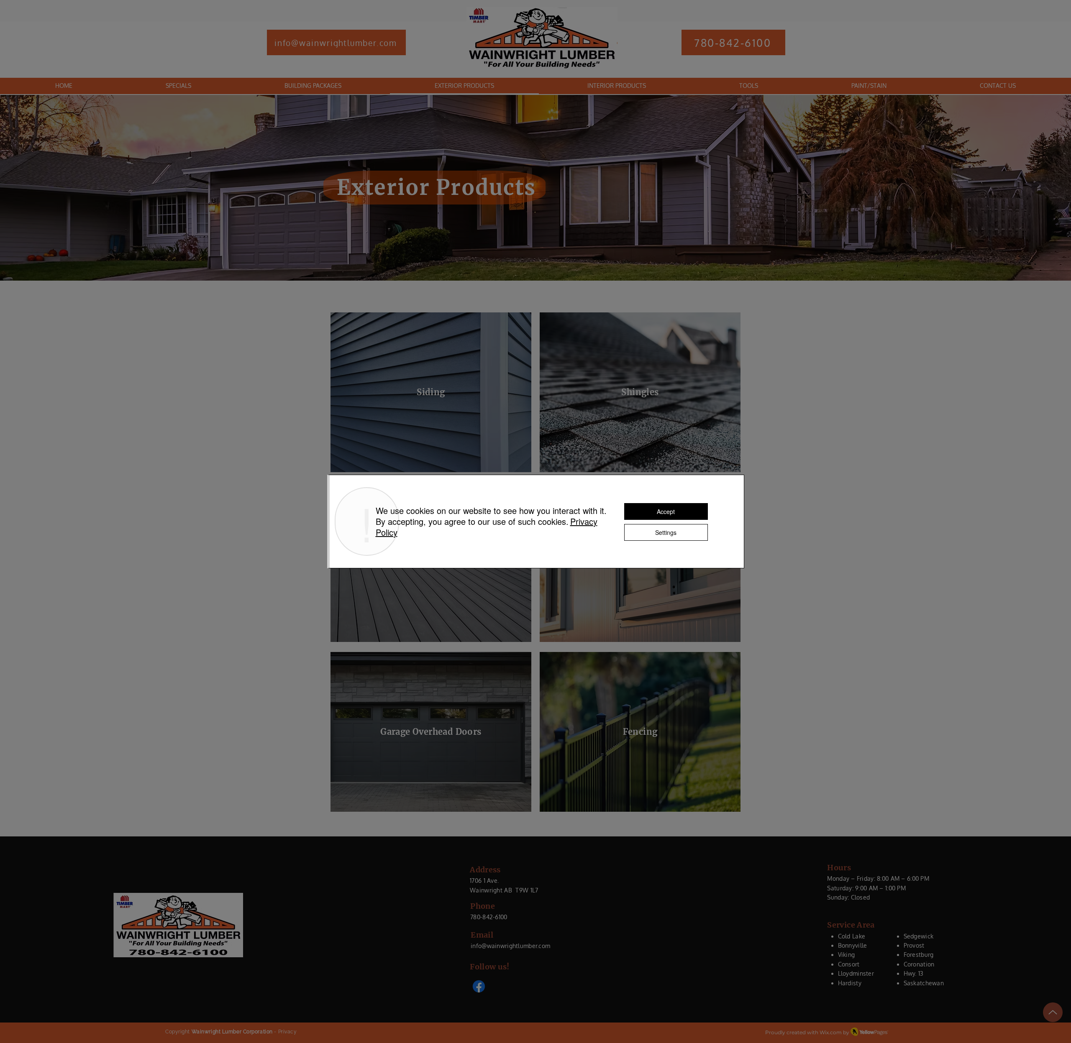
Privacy (287, 1032)
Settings (665, 532)
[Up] (1053, 1012)
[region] (431, 392)
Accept (666, 511)
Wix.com (831, 1032)
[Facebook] (479, 986)
